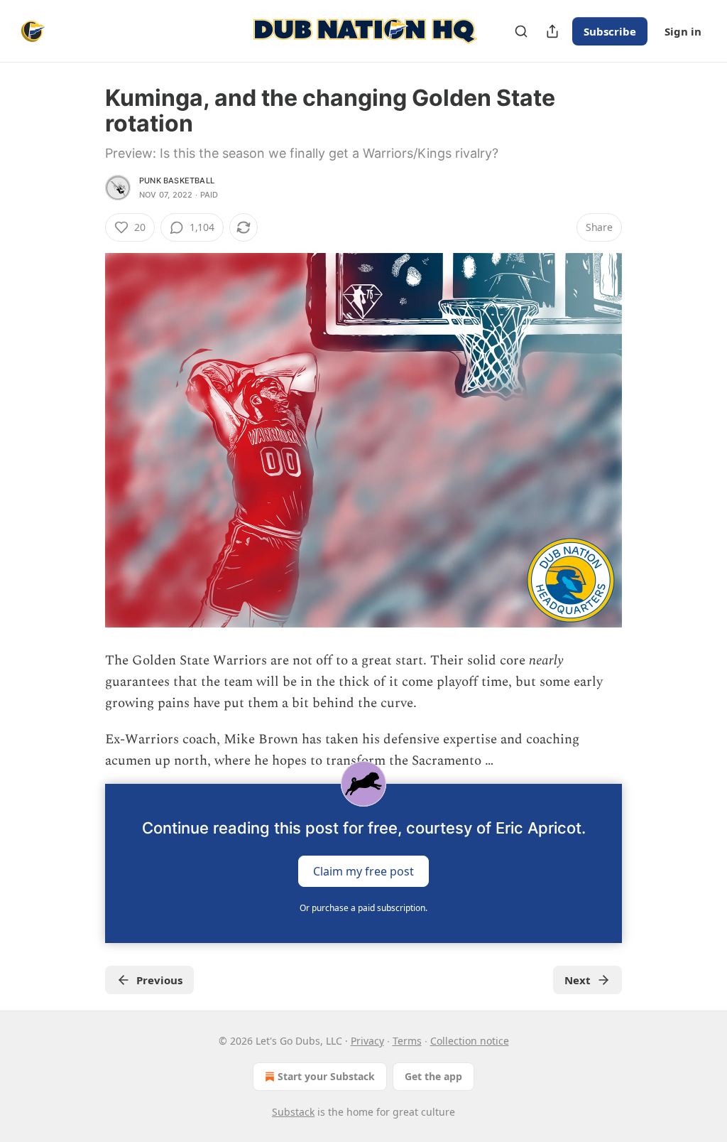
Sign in (683, 31)
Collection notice (469, 1040)
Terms (407, 1040)
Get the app (433, 1076)
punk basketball (176, 180)
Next (577, 980)
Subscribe (610, 31)
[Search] (521, 31)
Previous (159, 980)
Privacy (367, 1040)
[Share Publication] (552, 31)
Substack (293, 1112)
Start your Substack (326, 1076)
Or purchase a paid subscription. (363, 908)
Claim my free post (363, 870)
